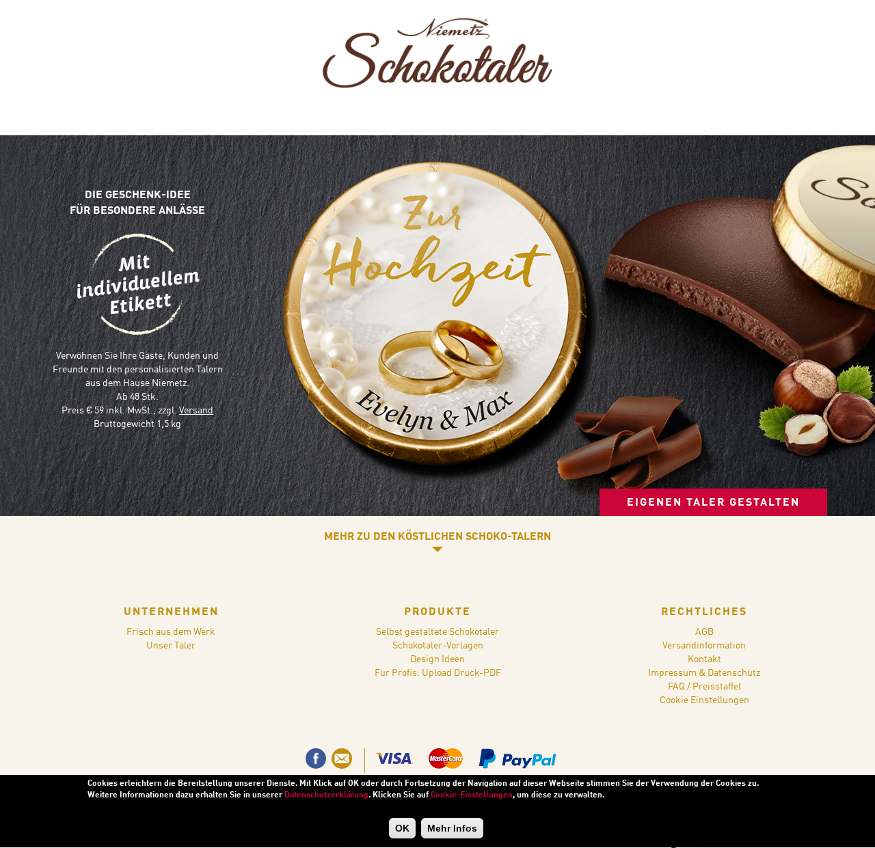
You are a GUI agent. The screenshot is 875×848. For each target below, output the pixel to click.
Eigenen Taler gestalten (713, 502)
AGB (704, 632)
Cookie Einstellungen (704, 700)
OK (402, 828)
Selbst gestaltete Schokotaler (437, 632)
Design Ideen (437, 659)
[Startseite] (437, 55)
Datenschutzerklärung (326, 795)
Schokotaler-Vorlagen (437, 646)
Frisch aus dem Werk (170, 632)
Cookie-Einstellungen (472, 795)
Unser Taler (171, 646)
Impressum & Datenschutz (704, 673)
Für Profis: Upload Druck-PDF (438, 673)
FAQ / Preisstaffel (704, 687)
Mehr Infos (452, 828)
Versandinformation (704, 646)
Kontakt (704, 659)
